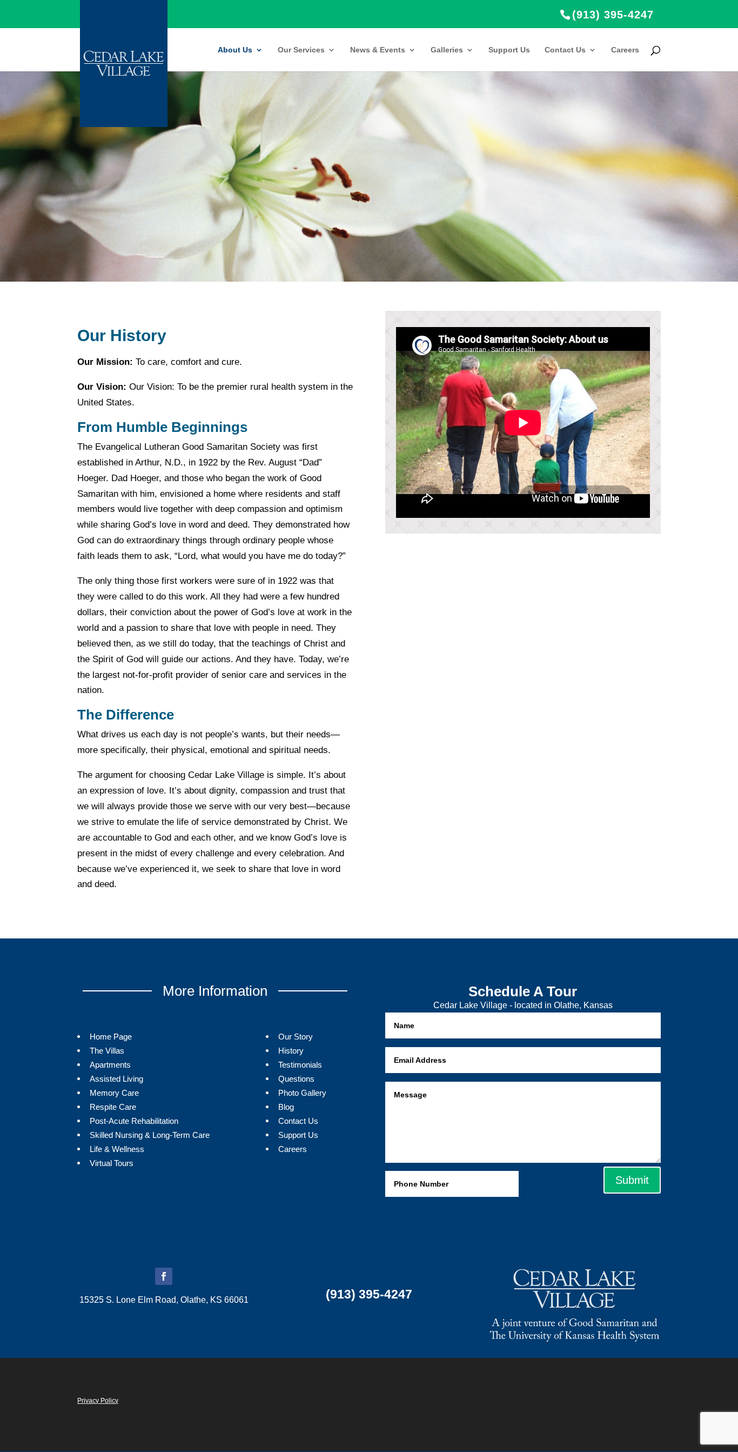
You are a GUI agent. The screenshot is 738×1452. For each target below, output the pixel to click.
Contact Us (565, 50)
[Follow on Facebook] (163, 1276)
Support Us (509, 50)
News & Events (377, 50)
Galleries (447, 50)
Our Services (301, 50)
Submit (632, 1180)
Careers (625, 50)
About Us (235, 50)
